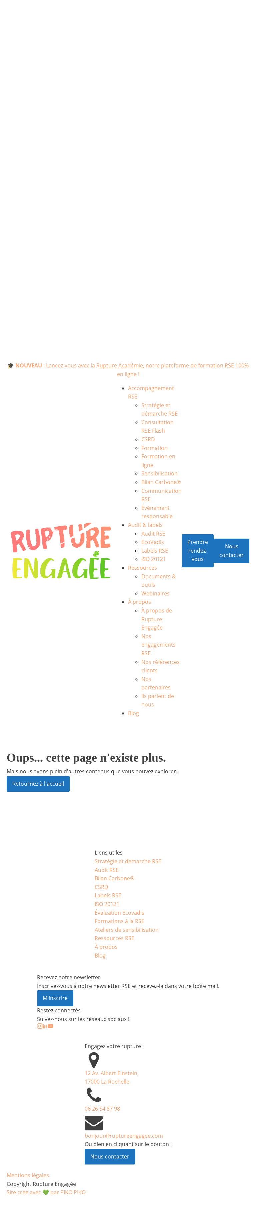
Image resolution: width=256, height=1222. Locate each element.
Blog (133, 713)
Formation (154, 448)
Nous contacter (231, 551)
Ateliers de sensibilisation (127, 929)
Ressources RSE (114, 938)
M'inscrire (55, 998)
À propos (139, 601)
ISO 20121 (153, 559)
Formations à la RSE (119, 921)
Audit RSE (153, 533)
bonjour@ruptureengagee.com (124, 1135)
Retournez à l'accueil (38, 783)
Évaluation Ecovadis (119, 912)
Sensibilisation (159, 473)
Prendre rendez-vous (197, 550)
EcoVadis (152, 542)
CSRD (148, 439)
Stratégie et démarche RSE (128, 861)
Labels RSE (154, 550)
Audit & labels (145, 525)
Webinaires (155, 593)
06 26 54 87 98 (102, 1108)
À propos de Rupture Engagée (156, 619)
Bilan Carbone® (161, 482)
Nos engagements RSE (158, 645)
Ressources (142, 567)
